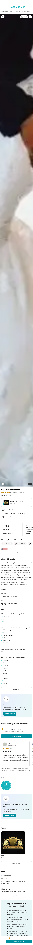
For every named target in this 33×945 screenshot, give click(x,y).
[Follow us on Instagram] (5, 604)
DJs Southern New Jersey (8, 896)
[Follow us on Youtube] (9, 604)
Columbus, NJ (7, 495)
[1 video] (2, 484)
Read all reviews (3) (8, 533)
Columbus (17, 11)
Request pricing (19, 941)
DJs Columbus (18, 896)
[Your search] (2, 16)
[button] (16, 705)
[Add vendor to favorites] (30, 16)
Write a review (16, 736)
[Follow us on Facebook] (2, 604)
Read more (4, 589)
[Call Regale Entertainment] (3, 941)
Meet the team (16, 863)
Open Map (28, 876)
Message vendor (10, 713)
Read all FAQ (16, 689)
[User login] (31, 7)
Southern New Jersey (7, 11)
